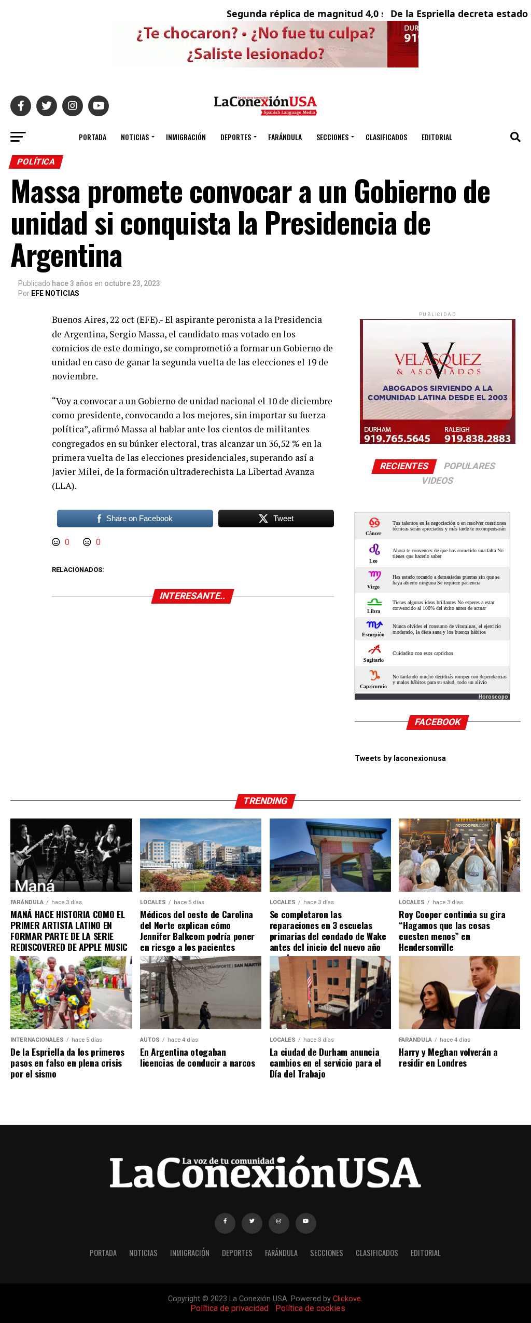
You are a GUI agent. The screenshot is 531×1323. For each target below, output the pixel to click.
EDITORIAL (437, 136)
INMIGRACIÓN (186, 136)
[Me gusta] (57, 542)
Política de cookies (310, 1308)
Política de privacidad (229, 1308)
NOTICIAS (135, 136)
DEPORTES (235, 136)
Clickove (347, 1298)
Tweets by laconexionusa (400, 758)
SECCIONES (332, 136)
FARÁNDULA (285, 136)
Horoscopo (493, 697)
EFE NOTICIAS (55, 293)
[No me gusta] (88, 542)
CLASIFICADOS (386, 136)
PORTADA (92, 136)
